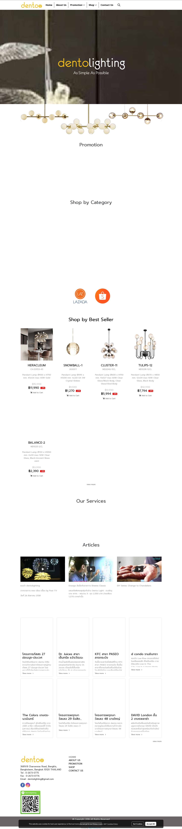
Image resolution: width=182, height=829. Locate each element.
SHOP (72, 767)
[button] (119, 5)
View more (27, 673)
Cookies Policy (112, 824)
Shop (92, 4)
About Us (61, 4)
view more (91, 484)
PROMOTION (75, 763)
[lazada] (80, 295)
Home (49, 4)
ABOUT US (74, 760)
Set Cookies (137, 824)
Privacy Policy (98, 824)
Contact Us (107, 4)
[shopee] (102, 295)
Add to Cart (37, 392)
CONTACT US (76, 770)
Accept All (151, 824)
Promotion (76, 4)
